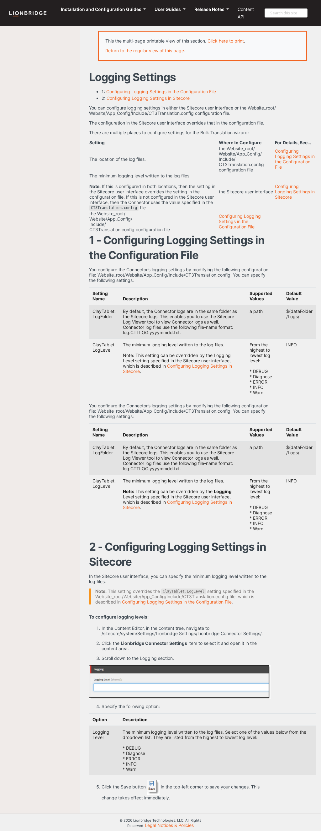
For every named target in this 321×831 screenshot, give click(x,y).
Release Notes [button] (209, 9)
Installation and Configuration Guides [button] (101, 9)
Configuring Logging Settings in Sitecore (148, 98)
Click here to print (226, 40)
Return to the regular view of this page (144, 50)
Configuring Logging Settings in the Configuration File (161, 91)
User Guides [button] (168, 9)
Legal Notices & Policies (169, 825)
